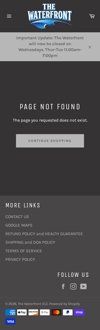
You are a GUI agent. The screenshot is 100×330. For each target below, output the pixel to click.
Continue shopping (50, 141)
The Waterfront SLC (33, 304)
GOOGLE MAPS (19, 225)
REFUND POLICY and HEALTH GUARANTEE (44, 233)
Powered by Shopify (64, 304)
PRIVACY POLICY (20, 259)
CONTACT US (17, 216)
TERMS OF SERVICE (23, 250)
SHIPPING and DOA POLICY (30, 242)
